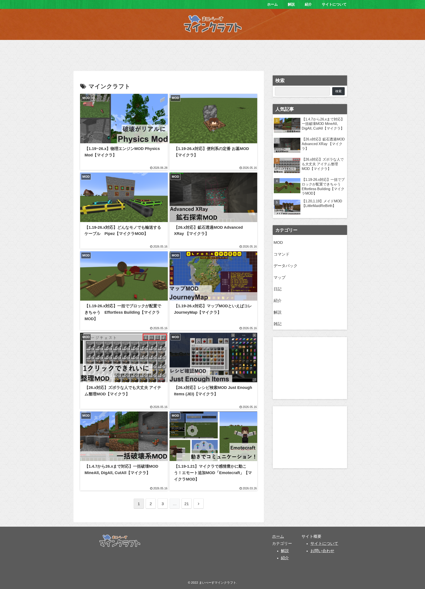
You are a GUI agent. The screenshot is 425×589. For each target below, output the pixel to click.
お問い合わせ (322, 551)
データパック (286, 266)
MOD (278, 242)
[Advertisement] (212, 54)
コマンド (282, 254)
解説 (278, 312)
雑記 (278, 324)
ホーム (278, 536)
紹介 (278, 300)
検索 (280, 80)
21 (186, 504)
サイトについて (324, 543)
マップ (280, 277)
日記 (278, 289)
